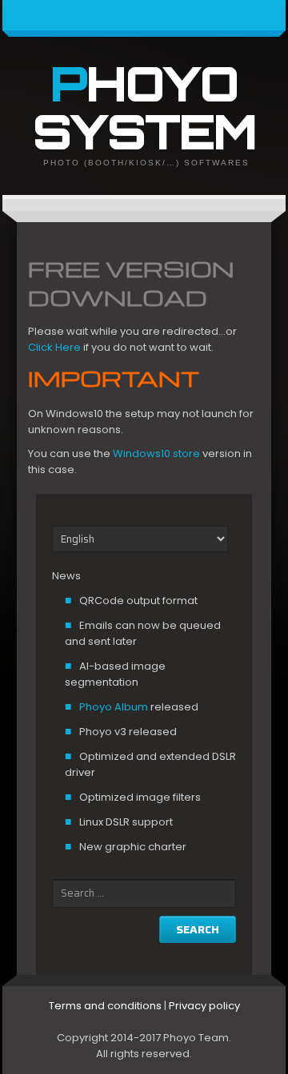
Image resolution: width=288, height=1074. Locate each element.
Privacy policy (204, 1005)
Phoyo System (144, 107)
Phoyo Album (113, 706)
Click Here (54, 347)
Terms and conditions (105, 1005)
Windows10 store (155, 453)
